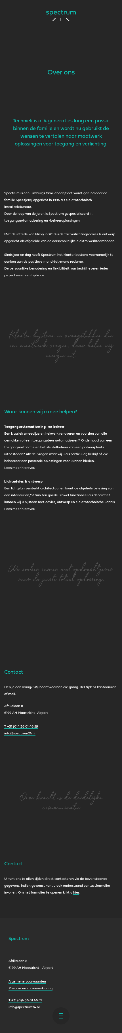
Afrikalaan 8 (18, 961)
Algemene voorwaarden (27, 981)
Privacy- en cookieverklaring (30, 988)
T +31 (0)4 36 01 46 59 (21, 726)
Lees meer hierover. (19, 468)
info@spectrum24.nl (19, 733)
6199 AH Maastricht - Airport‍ (31, 968)
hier (76, 892)
